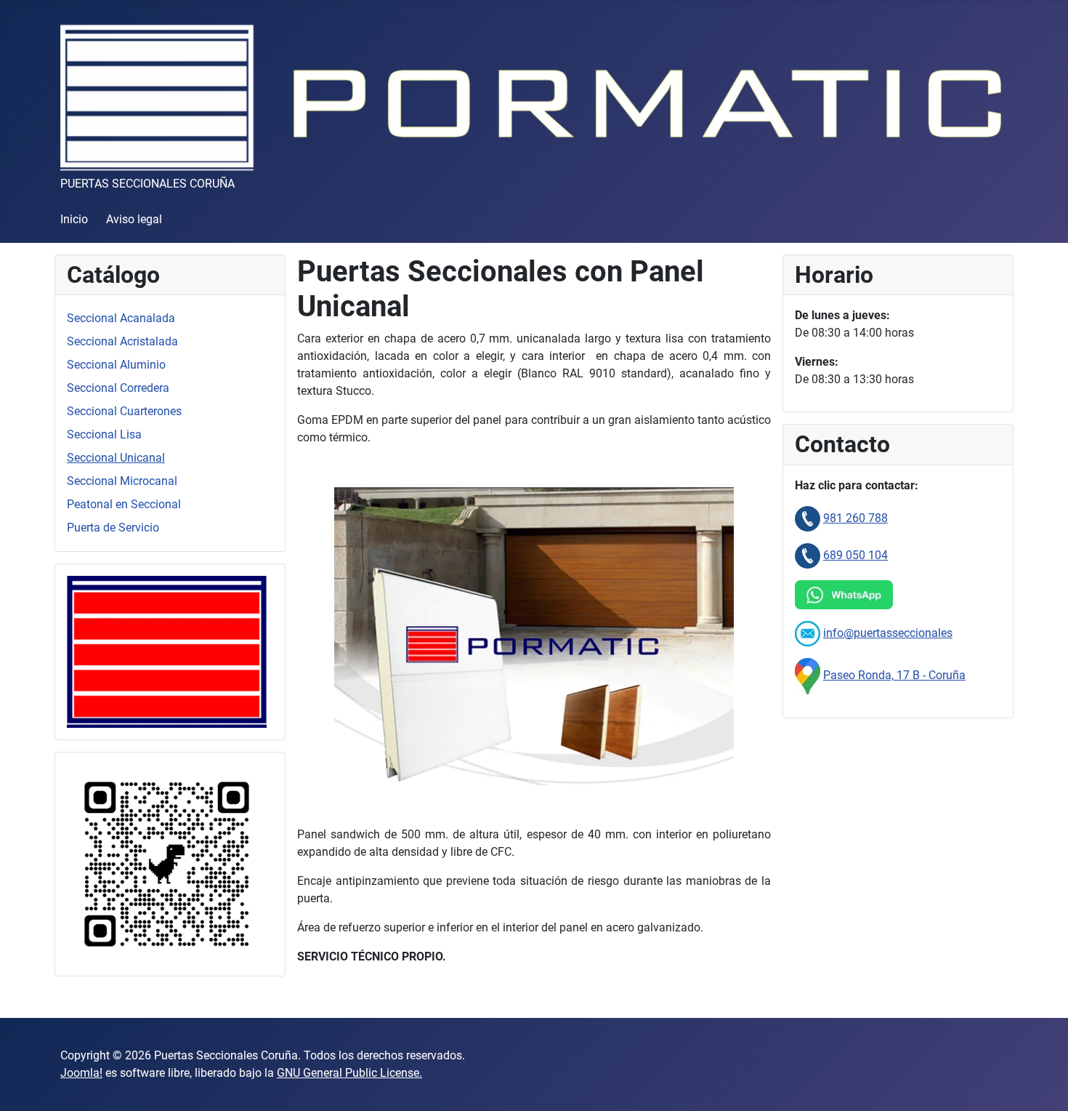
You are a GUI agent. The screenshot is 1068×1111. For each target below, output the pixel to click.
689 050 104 (855, 555)
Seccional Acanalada (121, 318)
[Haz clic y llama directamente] (807, 518)
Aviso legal (134, 219)
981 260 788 (855, 518)
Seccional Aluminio (116, 365)
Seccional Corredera (118, 388)
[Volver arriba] (1042, 1084)
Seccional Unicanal (116, 458)
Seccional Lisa (104, 434)
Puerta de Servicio (113, 527)
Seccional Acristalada (122, 341)
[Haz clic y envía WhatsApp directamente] (844, 594)
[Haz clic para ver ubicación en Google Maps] (807, 675)
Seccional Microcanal (122, 481)
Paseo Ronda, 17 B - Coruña (894, 675)
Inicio (74, 219)
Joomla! (81, 1073)
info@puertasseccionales (887, 633)
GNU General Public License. (349, 1073)
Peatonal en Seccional (124, 504)
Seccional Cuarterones (124, 411)
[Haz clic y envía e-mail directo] (807, 633)
